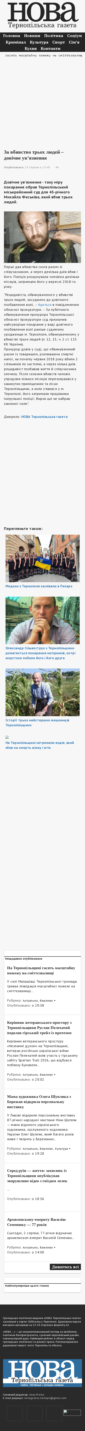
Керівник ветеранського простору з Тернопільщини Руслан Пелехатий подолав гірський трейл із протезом (39, 1027)
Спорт (58, 42)
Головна (11, 35)
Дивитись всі (65, 1266)
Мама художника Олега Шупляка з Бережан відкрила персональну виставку (39, 1101)
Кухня (31, 48)
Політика (53, 35)
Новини (32, 35)
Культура (39, 42)
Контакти (50, 48)
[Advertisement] (42, 100)
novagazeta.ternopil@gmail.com (45, 1398)
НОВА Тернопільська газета (44, 417)
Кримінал (16, 42)
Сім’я (74, 42)
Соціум (74, 35)
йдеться (45, 305)
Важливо (46, 1000)
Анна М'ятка (36, 1394)
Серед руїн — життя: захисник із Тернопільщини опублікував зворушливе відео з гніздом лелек (37, 1175)
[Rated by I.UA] (72, 1412)
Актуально (30, 1000)
